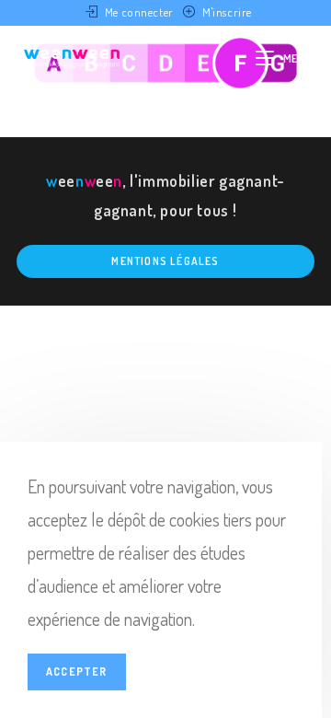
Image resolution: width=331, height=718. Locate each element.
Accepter (77, 671)
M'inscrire (227, 12)
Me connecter (139, 12)
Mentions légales (165, 261)
